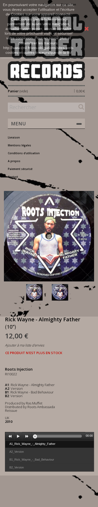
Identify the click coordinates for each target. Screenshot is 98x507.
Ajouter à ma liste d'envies (24, 345)
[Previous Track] (10, 436)
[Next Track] (27, 436)
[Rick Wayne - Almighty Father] (38, 292)
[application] (49, 436)
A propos (14, 161)
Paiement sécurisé (20, 169)
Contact (13, 177)
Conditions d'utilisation (24, 153)
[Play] (18, 436)
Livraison (14, 137)
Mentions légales (19, 145)
